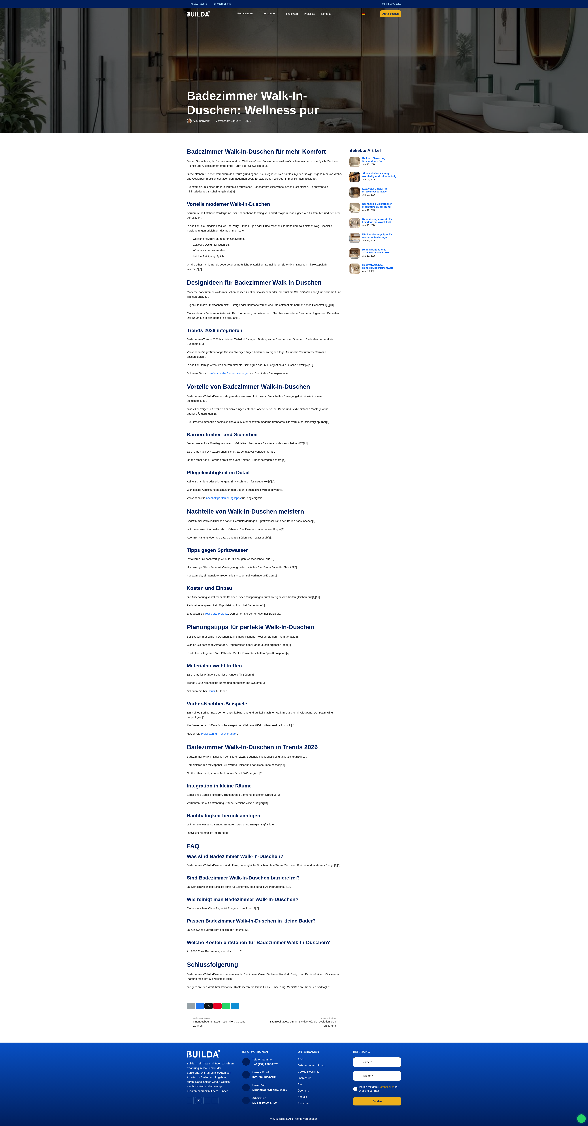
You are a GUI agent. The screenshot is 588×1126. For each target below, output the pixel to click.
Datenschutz (386, 1086)
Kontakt (302, 1096)
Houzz (211, 691)
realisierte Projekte (216, 613)
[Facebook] (190, 1100)
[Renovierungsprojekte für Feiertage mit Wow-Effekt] (354, 223)
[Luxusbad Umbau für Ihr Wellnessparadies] (354, 192)
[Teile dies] (200, 1006)
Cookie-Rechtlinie (308, 1071)
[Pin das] (217, 1006)
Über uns (303, 1090)
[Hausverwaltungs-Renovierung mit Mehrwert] (354, 269)
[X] (198, 1100)
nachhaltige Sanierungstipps (223, 498)
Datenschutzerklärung (311, 1065)
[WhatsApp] (581, 1118)
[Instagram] (215, 1100)
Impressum (304, 1078)
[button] (255, 14)
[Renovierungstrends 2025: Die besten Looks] (354, 253)
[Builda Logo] (198, 14)
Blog (300, 1084)
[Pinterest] (206, 1100)
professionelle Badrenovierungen (229, 373)
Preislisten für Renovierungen (219, 733)
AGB (300, 1059)
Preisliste (303, 1103)
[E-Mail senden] (191, 1006)
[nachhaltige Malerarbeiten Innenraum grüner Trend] (354, 208)
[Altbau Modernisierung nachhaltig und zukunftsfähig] (354, 177)
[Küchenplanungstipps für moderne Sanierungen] (354, 238)
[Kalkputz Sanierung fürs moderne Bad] (354, 162)
